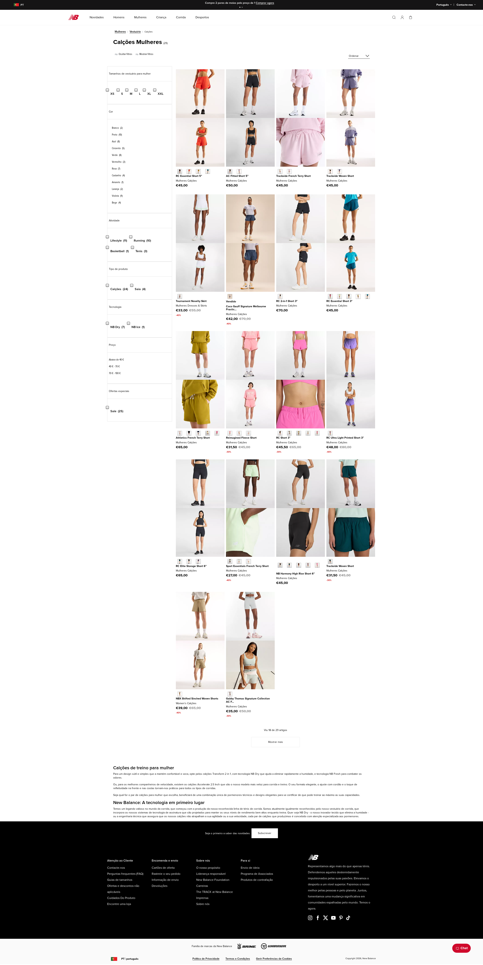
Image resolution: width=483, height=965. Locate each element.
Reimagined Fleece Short (241, 437)
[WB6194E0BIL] (198, 171)
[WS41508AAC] (217, 433)
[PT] (14, 5)
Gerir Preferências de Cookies (274, 958)
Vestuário (135, 31)
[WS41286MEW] (289, 433)
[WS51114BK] (280, 565)
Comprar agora (265, 3)
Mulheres (120, 31)
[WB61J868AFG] (339, 296)
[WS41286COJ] (308, 433)
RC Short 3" (283, 437)
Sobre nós (202, 904)
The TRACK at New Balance (214, 892)
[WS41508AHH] (180, 433)
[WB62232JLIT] (280, 171)
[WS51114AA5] (308, 565)
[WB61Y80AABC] (239, 433)
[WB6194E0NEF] (189, 171)
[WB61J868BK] (349, 296)
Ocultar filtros (125, 54)
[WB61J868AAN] (358, 296)
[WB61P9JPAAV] (330, 561)
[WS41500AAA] (248, 561)
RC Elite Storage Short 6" (191, 566)
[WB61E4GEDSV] (239, 171)
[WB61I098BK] (189, 561)
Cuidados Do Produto (121, 898)
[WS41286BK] (280, 433)
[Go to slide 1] (240, 7)
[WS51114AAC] (317, 565)
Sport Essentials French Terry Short (247, 566)
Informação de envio (165, 880)
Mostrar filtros (146, 54)
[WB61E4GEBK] (230, 171)
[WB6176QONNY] (230, 296)
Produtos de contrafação (257, 880)
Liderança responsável (211, 874)
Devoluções (159, 886)
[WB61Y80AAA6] (230, 433)
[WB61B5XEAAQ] (230, 694)
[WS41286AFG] (298, 433)
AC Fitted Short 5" (237, 176)
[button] (402, 17)
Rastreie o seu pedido (166, 874)
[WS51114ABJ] (298, 565)
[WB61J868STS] (367, 296)
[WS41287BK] (280, 296)
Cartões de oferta (163, 868)
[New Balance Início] (75, 17)
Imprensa (202, 898)
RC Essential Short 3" (339, 301)
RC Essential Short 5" (189, 176)
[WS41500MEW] (230, 561)
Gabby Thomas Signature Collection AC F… (248, 700)
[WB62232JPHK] (289, 171)
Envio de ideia (250, 868)
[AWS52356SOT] (180, 694)
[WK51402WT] (180, 296)
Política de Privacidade (205, 958)
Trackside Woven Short (340, 176)
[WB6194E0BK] (180, 171)
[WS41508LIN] (198, 433)
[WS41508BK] (189, 433)
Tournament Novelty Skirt (191, 301)
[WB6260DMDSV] (339, 171)
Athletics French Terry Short (193, 437)
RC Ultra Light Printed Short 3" (345, 437)
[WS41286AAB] (317, 433)
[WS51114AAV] (289, 565)
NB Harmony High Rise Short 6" (295, 573)
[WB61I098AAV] (180, 561)
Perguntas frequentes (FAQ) (125, 874)
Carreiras (202, 886)
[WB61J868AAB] (330, 296)
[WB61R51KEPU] (330, 433)
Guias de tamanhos (119, 880)
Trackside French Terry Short (293, 176)
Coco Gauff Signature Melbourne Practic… (246, 308)
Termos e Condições (237, 958)
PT (129, 958)
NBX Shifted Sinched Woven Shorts (197, 698)
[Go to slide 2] (243, 7)
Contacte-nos (116, 868)
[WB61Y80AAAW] (248, 433)
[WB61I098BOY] (198, 561)
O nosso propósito (208, 868)
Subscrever (264, 833)
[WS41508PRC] (208, 433)
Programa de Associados (257, 874)
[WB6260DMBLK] (330, 171)
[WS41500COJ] (239, 561)
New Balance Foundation (212, 880)
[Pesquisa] (394, 17)
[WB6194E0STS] (208, 171)
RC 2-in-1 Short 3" (287, 301)
